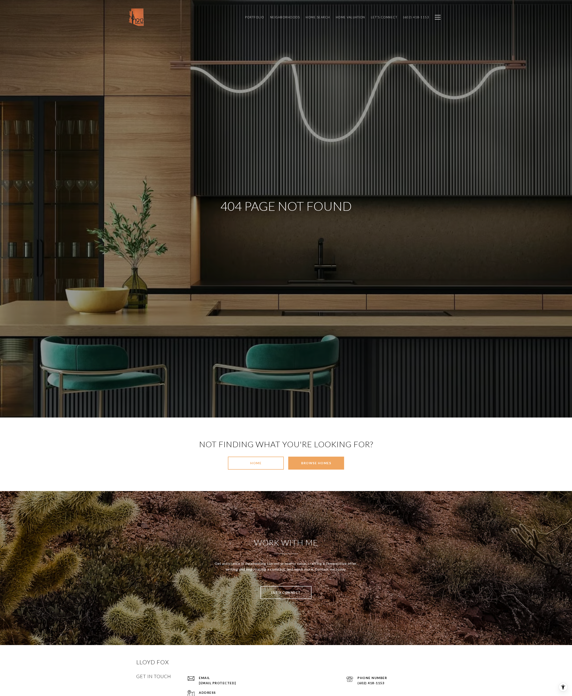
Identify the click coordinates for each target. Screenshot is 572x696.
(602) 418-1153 (371, 683)
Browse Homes (316, 463)
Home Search (318, 17)
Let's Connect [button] (286, 592)
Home (255, 463)
